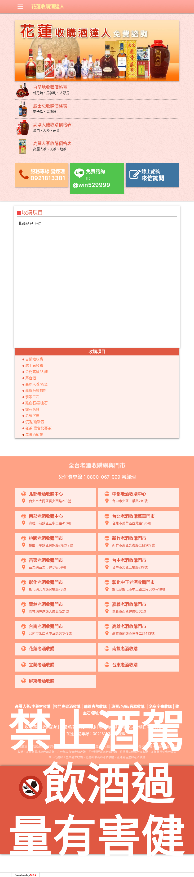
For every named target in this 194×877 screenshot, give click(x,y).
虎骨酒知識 (34, 434)
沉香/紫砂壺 (34, 422)
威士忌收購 (34, 366)
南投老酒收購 (125, 648)
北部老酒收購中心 (46, 493)
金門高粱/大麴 (36, 372)
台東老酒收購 (125, 664)
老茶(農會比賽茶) (39, 428)
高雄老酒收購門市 (129, 626)
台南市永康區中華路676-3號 (50, 633)
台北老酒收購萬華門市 (133, 516)
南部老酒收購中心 (46, 516)
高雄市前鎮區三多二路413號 (50, 523)
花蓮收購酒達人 (47, 6)
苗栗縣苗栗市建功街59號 (47, 567)
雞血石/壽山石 (36, 403)
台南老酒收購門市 (46, 626)
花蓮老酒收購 (41, 648)
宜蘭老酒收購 (41, 664)
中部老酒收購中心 (129, 493)
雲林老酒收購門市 (46, 604)
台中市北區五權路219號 (130, 501)
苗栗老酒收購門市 (46, 560)
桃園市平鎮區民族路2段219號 (51, 545)
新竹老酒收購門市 (129, 538)
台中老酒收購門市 (129, 560)
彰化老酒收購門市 (46, 582)
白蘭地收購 (34, 359)
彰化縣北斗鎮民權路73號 (47, 589)
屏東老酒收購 (41, 680)
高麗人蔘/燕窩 (36, 384)
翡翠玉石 (32, 397)
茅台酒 (30, 378)
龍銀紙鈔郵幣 (36, 390)
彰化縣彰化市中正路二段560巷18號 (138, 589)
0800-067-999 (103, 477)
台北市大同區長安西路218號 (50, 501)
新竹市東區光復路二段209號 (133, 545)
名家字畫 (32, 416)
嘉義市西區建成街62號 (129, 611)
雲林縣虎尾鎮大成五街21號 (49, 611)
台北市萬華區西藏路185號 (131, 523)
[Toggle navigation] (20, 6)
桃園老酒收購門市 (46, 538)
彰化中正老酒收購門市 (133, 582)
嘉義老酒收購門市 (129, 604)
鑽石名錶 (32, 409)
